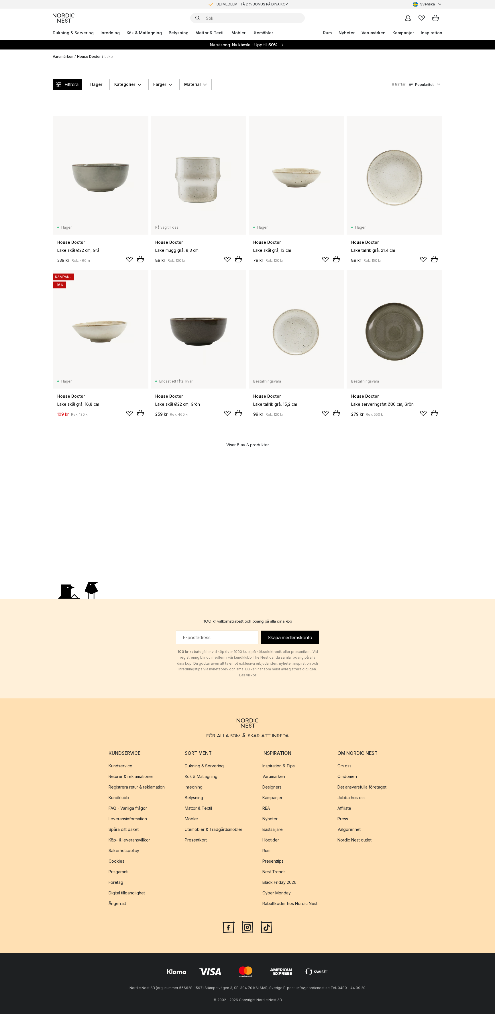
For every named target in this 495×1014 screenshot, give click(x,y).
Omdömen (347, 776)
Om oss (344, 765)
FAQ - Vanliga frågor (128, 808)
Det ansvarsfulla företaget (361, 787)
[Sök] (198, 18)
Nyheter (347, 32)
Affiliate (344, 808)
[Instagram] (247, 926)
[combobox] (427, 4)
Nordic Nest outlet (354, 839)
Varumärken (374, 32)
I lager (96, 84)
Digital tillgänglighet (127, 892)
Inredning (110, 32)
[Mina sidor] (408, 18)
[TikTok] (266, 926)
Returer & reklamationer (131, 776)
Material (192, 84)
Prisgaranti (118, 871)
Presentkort (196, 839)
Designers (272, 787)
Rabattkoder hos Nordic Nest (289, 903)
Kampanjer (403, 32)
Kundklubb (119, 797)
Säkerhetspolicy (124, 850)
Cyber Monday (276, 892)
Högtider (270, 839)
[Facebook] (228, 926)
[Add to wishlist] (129, 259)
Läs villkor (247, 675)
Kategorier (124, 84)
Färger (159, 84)
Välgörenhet (349, 829)
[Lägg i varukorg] (140, 259)
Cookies (116, 861)
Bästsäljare (272, 829)
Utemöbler (262, 32)
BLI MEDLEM (227, 4)
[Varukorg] (435, 18)
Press (342, 818)
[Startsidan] (63, 18)
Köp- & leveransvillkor (129, 839)
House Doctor (89, 56)
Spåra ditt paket (124, 829)
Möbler (238, 32)
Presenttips (273, 861)
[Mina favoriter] (422, 18)
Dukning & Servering (73, 32)
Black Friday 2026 (279, 882)
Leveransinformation (128, 818)
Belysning (178, 32)
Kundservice (120, 765)
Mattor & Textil (210, 32)
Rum (327, 32)
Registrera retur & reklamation (137, 787)
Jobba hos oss (351, 797)
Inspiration (431, 32)
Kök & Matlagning (144, 32)
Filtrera (71, 84)
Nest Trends (274, 871)
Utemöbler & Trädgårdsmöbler (213, 829)
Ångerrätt (117, 903)
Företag (116, 882)
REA (266, 808)
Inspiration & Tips (278, 765)
